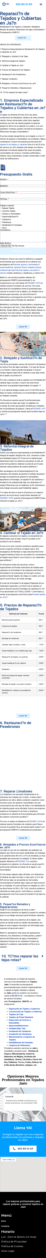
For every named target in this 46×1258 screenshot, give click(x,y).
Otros (4, 228)
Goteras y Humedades (11, 214)
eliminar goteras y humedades (26, 264)
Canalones (6, 219)
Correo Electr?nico (8, 192)
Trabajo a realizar (7, 206)
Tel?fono (4, 199)
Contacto (5, 1226)
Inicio (3, 1221)
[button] (41, 4)
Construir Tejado (8, 211)
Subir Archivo (5, 243)
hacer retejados (29, 267)
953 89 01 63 (24, 4)
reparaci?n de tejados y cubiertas (13, 144)
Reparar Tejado (8, 208)
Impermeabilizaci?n (10, 217)
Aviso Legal (7, 1251)
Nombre (3, 179)
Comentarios (5, 230)
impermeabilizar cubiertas (10, 267)
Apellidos (4, 186)
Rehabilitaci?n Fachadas (12, 225)
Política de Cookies (12, 1246)
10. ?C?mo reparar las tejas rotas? (19, 958)
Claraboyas (6, 222)
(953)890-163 (33, 283)
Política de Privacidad (13, 1241)
